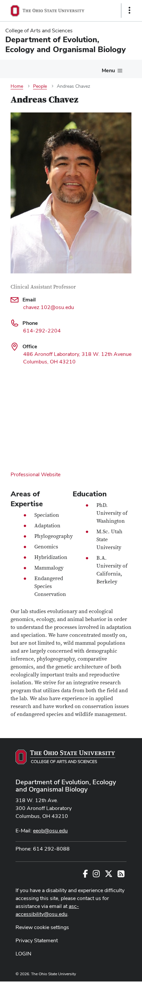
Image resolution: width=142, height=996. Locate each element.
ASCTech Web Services (106, 987)
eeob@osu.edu (50, 830)
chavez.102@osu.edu (48, 307)
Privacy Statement (37, 940)
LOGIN (23, 953)
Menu (108, 70)
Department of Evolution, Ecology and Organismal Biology (66, 786)
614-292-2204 (42, 330)
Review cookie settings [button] (42, 927)
